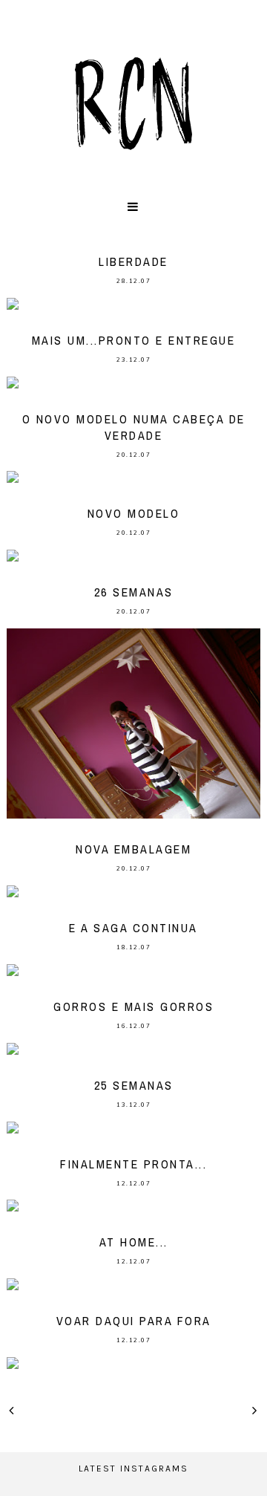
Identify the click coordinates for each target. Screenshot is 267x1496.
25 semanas (134, 1085)
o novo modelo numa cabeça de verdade (133, 427)
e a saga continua (133, 928)
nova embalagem (133, 849)
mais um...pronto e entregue (134, 340)
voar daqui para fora (133, 1321)
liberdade (133, 261)
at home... (133, 1242)
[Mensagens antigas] (255, 1410)
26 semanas (134, 592)
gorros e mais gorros (133, 1006)
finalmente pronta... (133, 1164)
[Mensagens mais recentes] (12, 1410)
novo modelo (134, 513)
